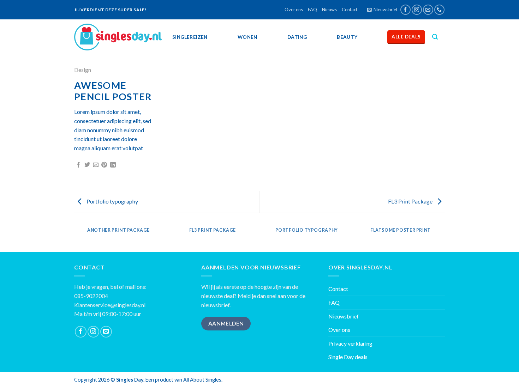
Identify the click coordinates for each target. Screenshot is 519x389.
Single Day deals (348, 356)
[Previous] (75, 237)
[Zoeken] (435, 37)
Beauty (347, 37)
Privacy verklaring (350, 343)
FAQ (312, 9)
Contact (349, 9)
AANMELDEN (226, 323)
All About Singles (202, 380)
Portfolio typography (111, 201)
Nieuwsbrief (343, 316)
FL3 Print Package (411, 201)
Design (82, 69)
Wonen (247, 37)
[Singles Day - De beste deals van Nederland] (118, 37)
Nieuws (329, 9)
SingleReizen (190, 37)
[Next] (444, 237)
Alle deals (406, 36)
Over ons (294, 9)
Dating (297, 37)
